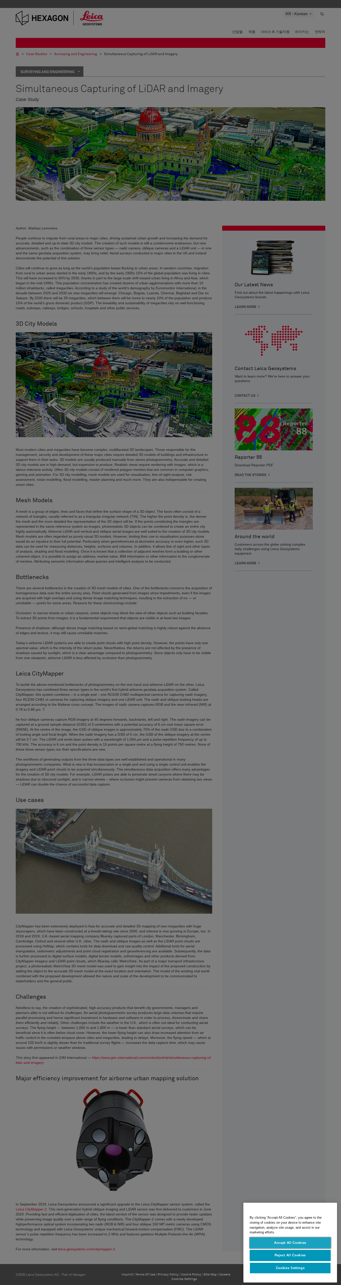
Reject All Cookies (290, 1255)
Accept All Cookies (290, 1243)
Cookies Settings (290, 1268)
